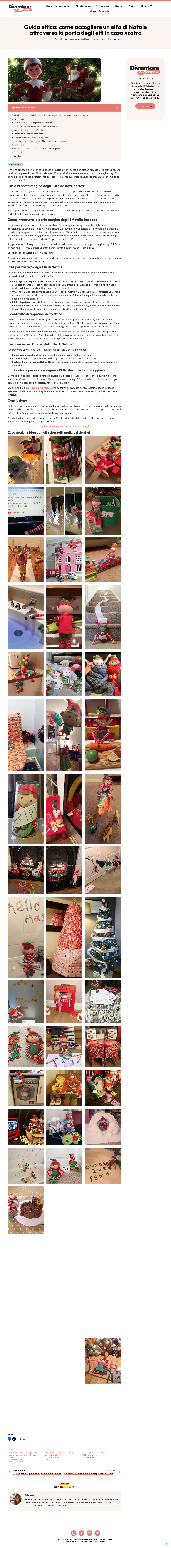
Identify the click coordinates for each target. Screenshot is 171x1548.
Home (49, 5)
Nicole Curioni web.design (93, 1541)
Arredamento (62, 5)
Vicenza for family (99, 11)
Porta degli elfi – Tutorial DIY (93, 1453)
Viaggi (131, 5)
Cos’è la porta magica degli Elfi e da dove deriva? (34, 122)
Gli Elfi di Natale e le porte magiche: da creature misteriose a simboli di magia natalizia (22, 1455)
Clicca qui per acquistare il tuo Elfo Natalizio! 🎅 (64, 426)
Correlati (17, 156)
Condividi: (18, 152)
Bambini (105, 5)
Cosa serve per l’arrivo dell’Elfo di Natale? (31, 137)
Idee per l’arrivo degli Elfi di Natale (28, 130)
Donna (118, 5)
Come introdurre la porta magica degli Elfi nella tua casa (38, 126)
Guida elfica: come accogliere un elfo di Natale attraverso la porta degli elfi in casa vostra (50, 115)
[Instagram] (74, 1533)
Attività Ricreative (85, 5)
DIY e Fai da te (18, 119)
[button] (118, 108)
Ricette (145, 5)
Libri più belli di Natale (39, 387)
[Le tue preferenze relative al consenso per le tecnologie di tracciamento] (167, 1544)
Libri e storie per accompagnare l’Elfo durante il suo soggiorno (40, 141)
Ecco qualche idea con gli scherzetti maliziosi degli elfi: (37, 148)
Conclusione (19, 145)
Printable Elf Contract (73, 331)
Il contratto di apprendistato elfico (28, 133)
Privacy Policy (91, 1539)
